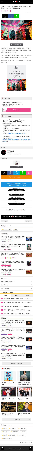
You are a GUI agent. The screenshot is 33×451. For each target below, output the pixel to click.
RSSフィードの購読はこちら (17, 177)
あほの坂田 (12, 435)
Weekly (16, 295)
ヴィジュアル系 (7, 229)
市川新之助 (22, 428)
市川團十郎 (13, 428)
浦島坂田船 (15, 432)
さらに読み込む (16, 419)
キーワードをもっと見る (25, 442)
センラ (23, 432)
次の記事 (28, 221)
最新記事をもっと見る (16, 363)
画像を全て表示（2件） (17, 44)
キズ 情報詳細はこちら (13, 109)
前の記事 (5, 221)
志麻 (4, 435)
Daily (5, 295)
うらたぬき (21, 435)
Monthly (27, 295)
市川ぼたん (6, 432)
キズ (16, 229)
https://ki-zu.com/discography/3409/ (17, 133)
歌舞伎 (5, 428)
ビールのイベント (7, 438)
